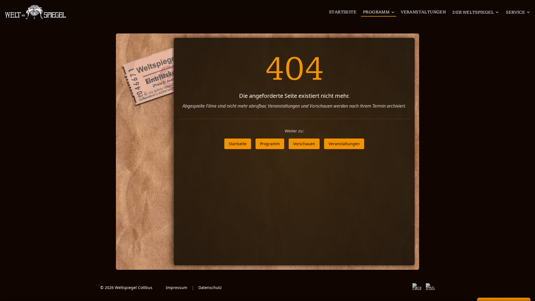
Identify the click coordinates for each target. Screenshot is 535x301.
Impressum (176, 287)
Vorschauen (304, 143)
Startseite (342, 12)
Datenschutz (210, 287)
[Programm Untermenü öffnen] (393, 12)
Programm (376, 12)
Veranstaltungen (423, 12)
